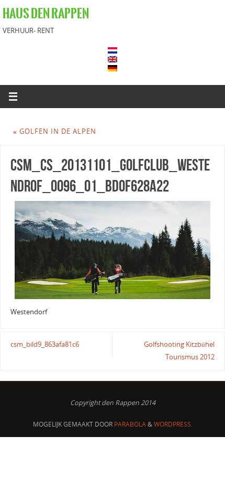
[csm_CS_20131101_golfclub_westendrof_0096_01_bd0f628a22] (112, 250)
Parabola (130, 424)
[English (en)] (112, 59)
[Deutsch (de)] (112, 68)
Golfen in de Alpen (54, 131)
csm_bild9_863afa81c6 (44, 344)
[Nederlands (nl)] (112, 50)
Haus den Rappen (46, 13)
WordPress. (173, 424)
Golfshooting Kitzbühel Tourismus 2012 (179, 351)
